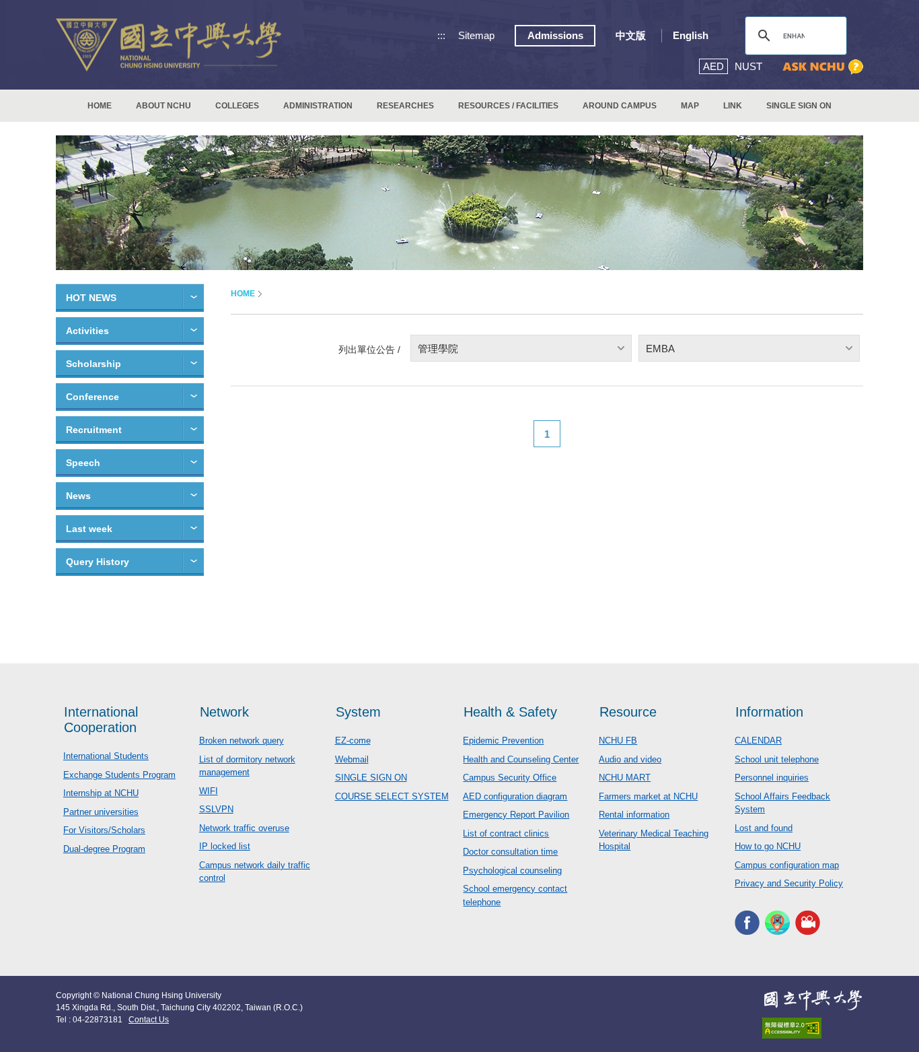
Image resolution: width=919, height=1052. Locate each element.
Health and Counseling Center (521, 759)
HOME (99, 105)
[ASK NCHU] (822, 67)
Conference (92, 396)
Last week (89, 528)
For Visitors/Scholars (104, 830)
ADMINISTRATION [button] (318, 105)
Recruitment (94, 429)
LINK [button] (732, 105)
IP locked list (224, 846)
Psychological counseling (512, 870)
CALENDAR (758, 740)
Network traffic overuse (244, 828)
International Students (106, 756)
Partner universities (101, 812)
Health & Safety (510, 711)
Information (769, 711)
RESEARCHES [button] (405, 105)
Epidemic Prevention (503, 740)
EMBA (660, 348)
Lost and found (764, 828)
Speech (83, 462)
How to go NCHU (768, 846)
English (690, 35)
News (78, 495)
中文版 (631, 35)
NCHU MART (625, 777)
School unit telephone (777, 759)
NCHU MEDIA (807, 923)
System (358, 711)
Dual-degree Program (104, 849)
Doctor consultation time (510, 852)
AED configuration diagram (515, 796)
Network (224, 711)
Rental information (634, 815)
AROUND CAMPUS (620, 105)
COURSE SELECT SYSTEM (392, 796)
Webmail (352, 759)
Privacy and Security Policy (789, 883)
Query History (97, 561)
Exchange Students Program (119, 775)
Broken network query (241, 740)
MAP (690, 105)
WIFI (208, 791)
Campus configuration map (787, 865)
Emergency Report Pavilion (516, 815)
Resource (628, 711)
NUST (748, 66)
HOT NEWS (91, 297)
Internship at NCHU (101, 793)
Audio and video (630, 759)
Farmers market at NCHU (648, 796)
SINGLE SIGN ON (799, 105)
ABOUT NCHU (163, 105)
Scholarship (93, 363)
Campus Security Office (509, 777)
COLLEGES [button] (237, 105)
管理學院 (438, 348)
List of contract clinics (506, 833)
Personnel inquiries (772, 777)
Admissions (555, 35)
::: (441, 35)
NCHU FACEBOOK (747, 923)
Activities (87, 330)
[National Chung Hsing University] (168, 44)
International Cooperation (101, 719)
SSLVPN (216, 809)
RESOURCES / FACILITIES (508, 105)
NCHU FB (618, 740)
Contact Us (148, 1019)
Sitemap (476, 35)
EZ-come (353, 740)
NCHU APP (777, 923)
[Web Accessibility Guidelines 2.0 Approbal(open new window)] (812, 1028)
